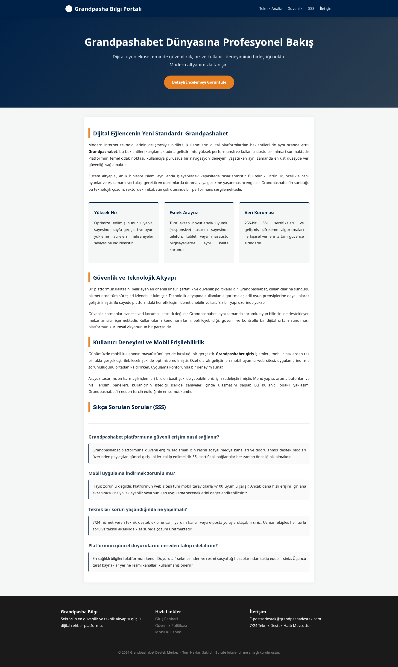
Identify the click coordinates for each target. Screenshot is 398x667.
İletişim (326, 8)
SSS (311, 8)
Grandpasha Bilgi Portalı (108, 8)
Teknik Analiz (270, 8)
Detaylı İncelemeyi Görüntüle (199, 82)
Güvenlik (295, 8)
